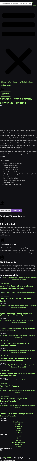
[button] (18, 42)
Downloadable (5, 283)
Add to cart (16, 210)
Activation (4, 383)
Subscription (6, 85)
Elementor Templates (9, 82)
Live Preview (5, 210)
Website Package (26, 82)
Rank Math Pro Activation (10, 386)
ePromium (7, 457)
